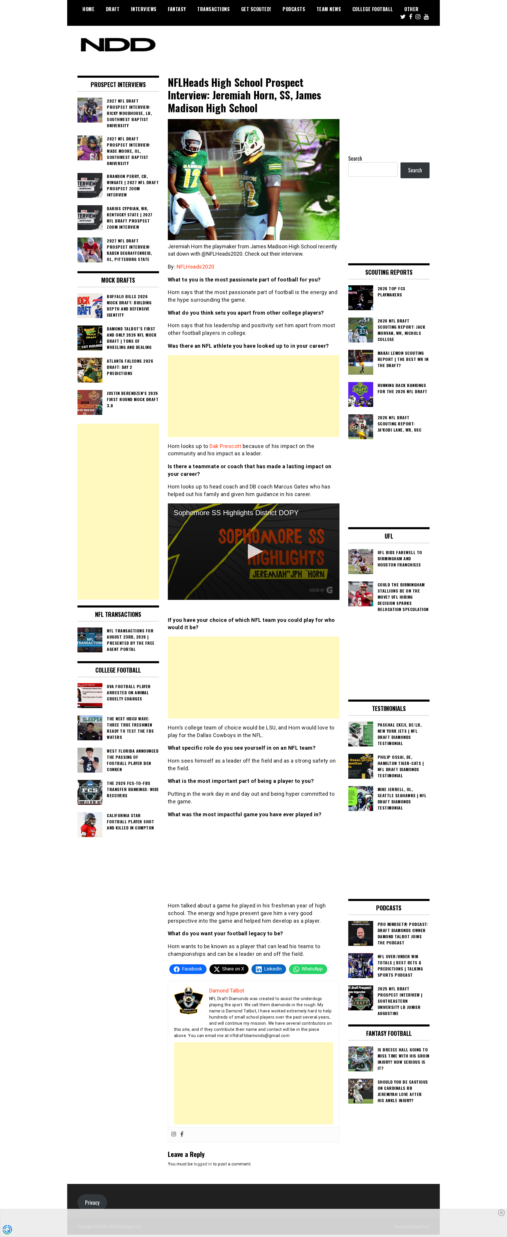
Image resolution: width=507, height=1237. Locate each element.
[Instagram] (173, 1134)
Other (411, 9)
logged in (203, 1164)
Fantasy (177, 9)
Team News (329, 9)
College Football (372, 9)
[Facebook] (182, 1134)
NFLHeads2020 (195, 267)
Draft (113, 9)
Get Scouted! (256, 9)
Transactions (213, 9)
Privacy (92, 1202)
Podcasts (294, 9)
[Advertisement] (253, 396)
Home (88, 9)
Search (355, 158)
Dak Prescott (225, 446)
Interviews (144, 9)
